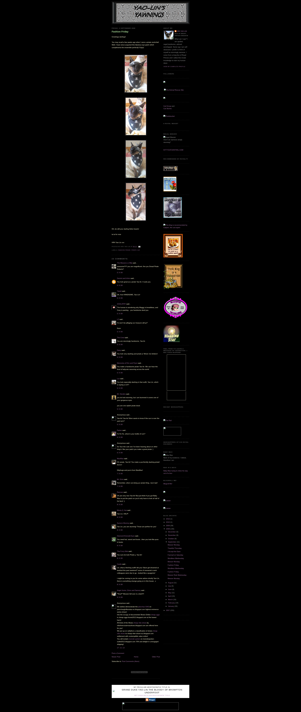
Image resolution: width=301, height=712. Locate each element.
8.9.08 (120, 504)
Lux (118, 379)
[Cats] (176, 227)
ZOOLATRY (121, 304)
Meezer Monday (174, 545)
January (171, 606)
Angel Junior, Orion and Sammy (129, 590)
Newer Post (116, 657)
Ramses (120, 492)
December (172, 532)
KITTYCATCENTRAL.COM (173, 150)
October (171, 539)
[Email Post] (139, 246)
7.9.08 (120, 474)
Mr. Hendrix (121, 394)
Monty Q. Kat (122, 510)
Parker (119, 430)
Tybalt (119, 291)
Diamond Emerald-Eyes (126, 536)
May (170, 593)
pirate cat (135, 250)
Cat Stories (167, 108)
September (172, 542)
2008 (168, 529)
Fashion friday (124, 250)
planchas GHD (143, 607)
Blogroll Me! (167, 484)
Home (136, 657)
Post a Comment (118, 653)
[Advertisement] (174, 632)
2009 (168, 525)
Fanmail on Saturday (175, 555)
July (169, 586)
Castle (119, 564)
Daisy (119, 350)
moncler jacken (134, 639)
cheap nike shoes (140, 623)
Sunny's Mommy (123, 523)
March (170, 599)
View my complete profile (174, 66)
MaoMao (120, 458)
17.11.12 (121, 648)
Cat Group (167, 106)
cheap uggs (155, 615)
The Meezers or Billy (124, 263)
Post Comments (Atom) (130, 661)
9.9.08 (120, 597)
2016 (168, 519)
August (171, 583)
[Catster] (167, 501)
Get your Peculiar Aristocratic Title (152, 695)
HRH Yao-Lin (182, 31)
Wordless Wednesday (176, 558)
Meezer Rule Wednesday (177, 575)
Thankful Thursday (175, 548)
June (170, 589)
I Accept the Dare (174, 551)
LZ (118, 319)
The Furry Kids (122, 551)
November (172, 535)
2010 (168, 522)
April (170, 596)
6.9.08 (120, 437)
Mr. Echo (120, 479)
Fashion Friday (120, 31)
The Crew (120, 337)
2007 (168, 610)
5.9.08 (120, 272)
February (171, 603)
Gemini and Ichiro (123, 278)
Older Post (156, 657)
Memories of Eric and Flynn (127, 363)
